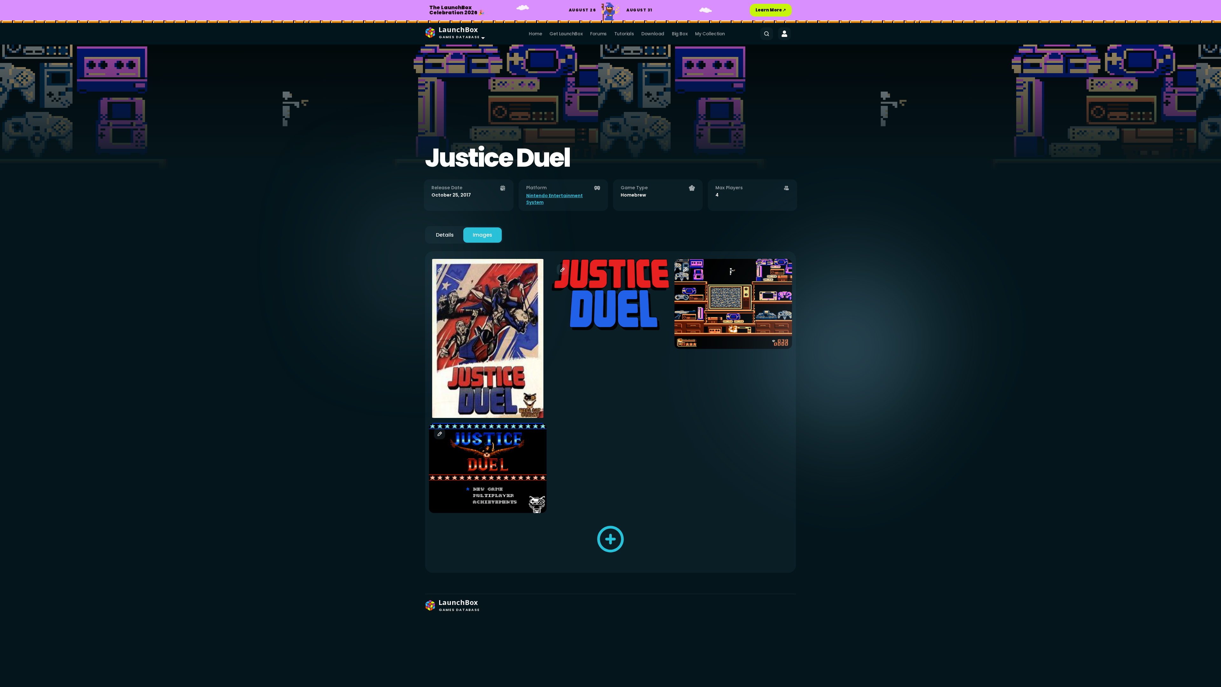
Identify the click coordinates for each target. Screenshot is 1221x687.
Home (535, 34)
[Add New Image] (610, 539)
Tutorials (624, 34)
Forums (598, 34)
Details (445, 235)
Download (652, 34)
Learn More (770, 10)
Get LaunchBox (566, 34)
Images (482, 235)
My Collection (710, 34)
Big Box (679, 34)
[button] (453, 34)
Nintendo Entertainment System (554, 198)
